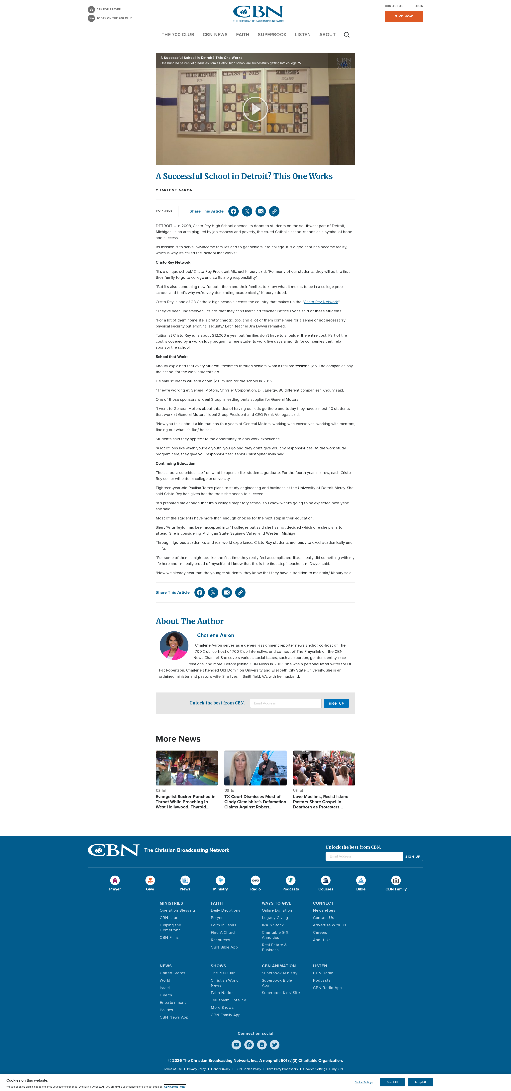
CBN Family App (226, 1015)
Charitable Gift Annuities (275, 935)
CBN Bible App (224, 947)
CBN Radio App (327, 987)
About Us (322, 940)
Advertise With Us (330, 925)
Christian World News (225, 983)
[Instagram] (262, 1044)
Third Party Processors (282, 1069)
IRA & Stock (273, 925)
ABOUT (327, 34)
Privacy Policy (196, 1069)
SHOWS (218, 966)
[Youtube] (236, 1044)
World (165, 980)
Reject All (392, 1082)
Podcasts (322, 980)
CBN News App (174, 1017)
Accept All (420, 1082)
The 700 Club (178, 34)
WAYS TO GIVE (277, 903)
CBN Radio (323, 973)
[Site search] (347, 37)
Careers (320, 932)
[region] (255, 1082)
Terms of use (173, 1069)
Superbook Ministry (279, 973)
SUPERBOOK (272, 34)
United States (172, 973)
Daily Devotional (226, 910)
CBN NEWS (215, 34)
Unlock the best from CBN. (217, 702)
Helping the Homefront (170, 928)
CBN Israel (169, 917)
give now (404, 16)
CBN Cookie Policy (248, 1069)
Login (419, 6)
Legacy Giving (275, 917)
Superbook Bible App (277, 983)
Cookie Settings (364, 1082)
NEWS (166, 966)
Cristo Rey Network (321, 302)
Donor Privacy (220, 1069)
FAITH (243, 34)
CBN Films (169, 937)
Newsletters (324, 910)
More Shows (222, 1007)
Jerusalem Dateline (228, 1000)
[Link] (274, 211)
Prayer (217, 917)
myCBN (337, 1069)
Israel (165, 987)
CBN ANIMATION (279, 966)
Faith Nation (222, 992)
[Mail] (261, 211)
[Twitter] (247, 211)
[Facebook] (233, 211)
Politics (166, 1010)
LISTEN (303, 34)
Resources (220, 940)
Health (166, 995)
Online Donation (277, 910)
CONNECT (323, 903)
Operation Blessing (177, 910)
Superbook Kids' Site (281, 992)
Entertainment (173, 1002)
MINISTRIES (171, 903)
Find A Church (224, 932)
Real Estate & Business (274, 947)
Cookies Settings (315, 1069)
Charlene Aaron (174, 190)
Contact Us (393, 6)
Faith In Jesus (223, 925)
